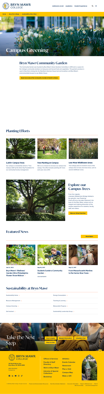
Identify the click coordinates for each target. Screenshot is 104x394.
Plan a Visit (66, 369)
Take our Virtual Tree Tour (78, 213)
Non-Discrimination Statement (57, 384)
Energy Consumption (59, 295)
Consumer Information (72, 384)
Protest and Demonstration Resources (38, 384)
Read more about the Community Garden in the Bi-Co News (39, 78)
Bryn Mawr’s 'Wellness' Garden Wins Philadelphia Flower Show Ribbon (17, 273)
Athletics (65, 358)
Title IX (96, 384)
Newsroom (66, 365)
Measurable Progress (59, 306)
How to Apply (50, 338)
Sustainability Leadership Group (63, 311)
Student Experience (80, 6)
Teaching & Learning (59, 301)
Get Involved (10, 311)
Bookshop (48, 376)
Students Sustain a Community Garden (49, 271)
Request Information (65, 338)
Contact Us (12, 370)
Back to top (100, 351)
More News (89, 236)
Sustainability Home (12, 295)
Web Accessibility (79, 385)
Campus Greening (11, 306)
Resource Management (13, 301)
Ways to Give (50, 342)
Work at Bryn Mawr (51, 367)
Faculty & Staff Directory (49, 363)
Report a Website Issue (86, 384)
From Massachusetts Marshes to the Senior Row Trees (81, 271)
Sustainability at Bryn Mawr (29, 14)
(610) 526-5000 (13, 368)
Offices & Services (51, 358)
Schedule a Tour (81, 338)
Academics (69, 6)
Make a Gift (66, 376)
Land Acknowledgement (91, 385)
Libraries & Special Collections (51, 372)
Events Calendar (68, 362)
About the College (14, 14)
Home (4, 14)
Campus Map (67, 372)
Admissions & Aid (57, 6)
